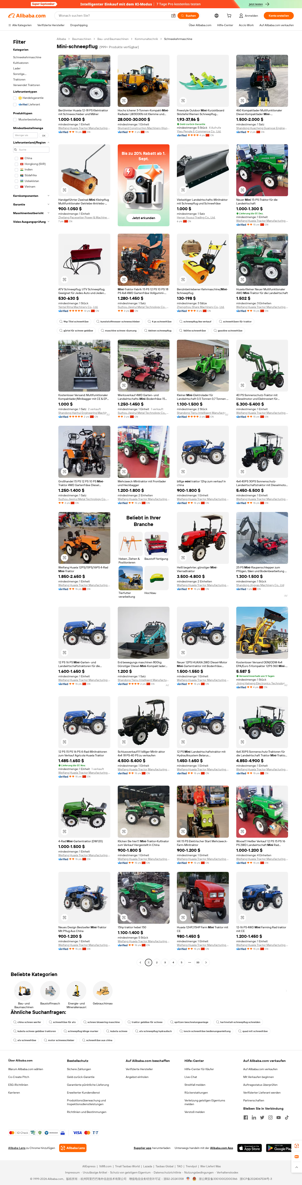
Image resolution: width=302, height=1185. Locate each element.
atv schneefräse (26, 1040)
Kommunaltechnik (146, 39)
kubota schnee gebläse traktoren (36, 1031)
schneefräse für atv (64, 1022)
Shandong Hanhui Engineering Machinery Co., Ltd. (84, 412)
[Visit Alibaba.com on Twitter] (262, 1117)
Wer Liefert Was (210, 1166)
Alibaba (61, 39)
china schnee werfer (29, 1022)
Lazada (147, 1166)
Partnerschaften (253, 1100)
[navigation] (31, 501)
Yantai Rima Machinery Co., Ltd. (78, 307)
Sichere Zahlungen (79, 1069)
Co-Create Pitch (18, 1077)
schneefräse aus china (99, 1040)
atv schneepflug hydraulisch (155, 1031)
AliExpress (89, 1166)
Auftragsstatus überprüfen (260, 1084)
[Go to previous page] (140, 962)
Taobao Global (164, 1166)
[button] (173, 15)
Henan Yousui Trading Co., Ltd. (196, 217)
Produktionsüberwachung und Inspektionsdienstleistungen (86, 1102)
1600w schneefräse (194, 330)
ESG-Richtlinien (18, 1084)
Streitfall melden (194, 1084)
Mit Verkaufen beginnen (258, 1077)
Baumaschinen (81, 39)
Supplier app (142, 1148)
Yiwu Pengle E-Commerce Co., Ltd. (199, 131)
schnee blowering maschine (104, 1022)
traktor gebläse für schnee (147, 1022)
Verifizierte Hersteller (139, 1069)
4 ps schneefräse (162, 321)
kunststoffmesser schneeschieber (120, 321)
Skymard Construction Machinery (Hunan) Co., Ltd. (144, 128)
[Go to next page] (206, 962)
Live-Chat (190, 1077)
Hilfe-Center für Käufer (199, 1069)
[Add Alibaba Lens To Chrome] (72, 1148)
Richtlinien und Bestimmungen (86, 1112)
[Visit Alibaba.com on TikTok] (286, 1117)
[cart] (230, 16)
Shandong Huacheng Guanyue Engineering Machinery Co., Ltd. (262, 128)
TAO (179, 1166)
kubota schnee (118, 1031)
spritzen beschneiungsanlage (191, 1022)
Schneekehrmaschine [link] (178, 39)
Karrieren (14, 1092)
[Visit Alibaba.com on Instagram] (270, 1117)
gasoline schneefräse (230, 330)
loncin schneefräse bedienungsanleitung (207, 1031)
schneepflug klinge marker (83, 1031)
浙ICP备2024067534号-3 (256, 1178)
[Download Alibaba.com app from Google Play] (280, 1148)
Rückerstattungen (196, 1092)
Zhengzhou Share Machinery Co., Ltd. (200, 307)
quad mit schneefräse (255, 1031)
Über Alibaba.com (20, 1060)
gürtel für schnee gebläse (78, 330)
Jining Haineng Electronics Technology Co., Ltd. (262, 683)
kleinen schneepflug (159, 330)
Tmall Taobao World (127, 1166)
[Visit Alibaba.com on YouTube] (278, 1117)
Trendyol (191, 1166)
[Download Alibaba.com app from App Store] (249, 1148)
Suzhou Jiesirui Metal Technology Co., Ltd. (144, 307)
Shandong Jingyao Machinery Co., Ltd (260, 585)
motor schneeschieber (61, 1040)
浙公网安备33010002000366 (218, 1178)
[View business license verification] (188, 1179)
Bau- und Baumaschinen (113, 39)
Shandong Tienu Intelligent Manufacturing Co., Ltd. (203, 412)
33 (197, 962)
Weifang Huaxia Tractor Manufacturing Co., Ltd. (84, 128)
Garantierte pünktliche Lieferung (88, 1084)
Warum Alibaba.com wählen (25, 1069)
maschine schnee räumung (120, 330)
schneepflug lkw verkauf (197, 321)
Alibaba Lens (16, 1148)
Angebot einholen (137, 1077)
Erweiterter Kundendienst (83, 1092)
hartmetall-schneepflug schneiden (240, 1022)
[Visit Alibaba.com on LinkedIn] (253, 1117)
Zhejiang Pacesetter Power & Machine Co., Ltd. (84, 217)
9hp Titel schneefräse (76, 321)
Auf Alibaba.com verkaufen (260, 1069)
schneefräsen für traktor (237, 321)
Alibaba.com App (221, 1148)
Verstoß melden (194, 1112)
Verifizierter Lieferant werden (262, 1092)
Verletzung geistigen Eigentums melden (204, 1102)
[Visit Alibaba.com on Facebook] (245, 1117)
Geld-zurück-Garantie (81, 1077)
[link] (296, 1146)
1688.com (105, 1166)
